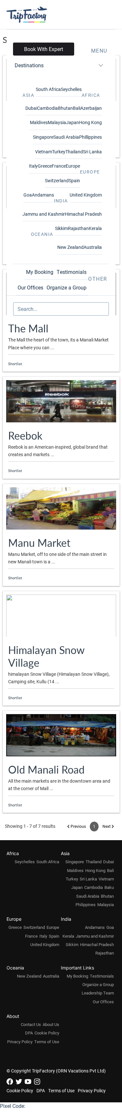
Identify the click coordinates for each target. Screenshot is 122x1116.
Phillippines (90, 137)
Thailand (74, 151)
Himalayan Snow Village (46, 656)
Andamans (43, 195)
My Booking (39, 271)
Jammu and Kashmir (43, 214)
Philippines (85, 904)
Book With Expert (43, 48)
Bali (76, 108)
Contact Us (31, 1024)
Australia (93, 247)
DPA (29, 1033)
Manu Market (39, 542)
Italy (33, 166)
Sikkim (61, 228)
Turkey (58, 151)
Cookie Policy (46, 1033)
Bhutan (65, 108)
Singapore (43, 137)
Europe (73, 166)
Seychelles (71, 89)
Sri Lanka (92, 151)
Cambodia (47, 108)
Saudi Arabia (66, 137)
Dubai (31, 108)
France (59, 166)
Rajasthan (78, 228)
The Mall (28, 328)
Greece (45, 166)
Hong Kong (90, 122)
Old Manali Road (46, 769)
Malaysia (57, 122)
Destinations (29, 65)
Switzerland (57, 180)
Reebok (25, 435)
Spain (74, 180)
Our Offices (30, 287)
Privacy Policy (20, 1042)
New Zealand (70, 247)
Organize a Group (67, 287)
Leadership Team (98, 993)
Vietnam (43, 151)
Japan (72, 122)
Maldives (39, 122)
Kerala (95, 228)
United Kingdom (86, 195)
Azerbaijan (91, 108)
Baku (109, 887)
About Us (51, 1024)
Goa (27, 195)
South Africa (48, 89)
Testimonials (72, 271)
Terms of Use (46, 1042)
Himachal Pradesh (83, 214)
